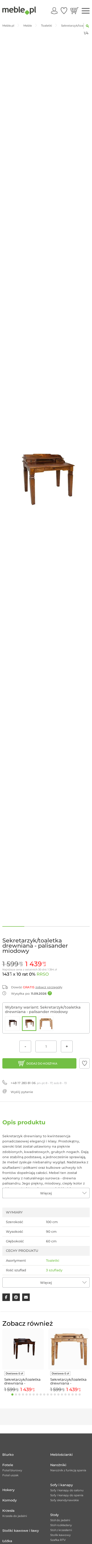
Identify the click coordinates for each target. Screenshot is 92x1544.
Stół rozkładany (61, 1525)
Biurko (8, 1454)
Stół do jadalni (60, 1520)
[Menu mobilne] (86, 11)
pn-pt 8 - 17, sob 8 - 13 (39, 1083)
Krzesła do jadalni (14, 1516)
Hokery (8, 1490)
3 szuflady (54, 1270)
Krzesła (8, 1510)
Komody (9, 1500)
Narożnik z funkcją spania (68, 1470)
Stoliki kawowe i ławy (20, 1530)
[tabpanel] (23, 1361)
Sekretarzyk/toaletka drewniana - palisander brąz (22, 1381)
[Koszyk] (74, 10)
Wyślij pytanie (22, 1092)
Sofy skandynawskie (64, 1500)
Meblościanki (61, 1454)
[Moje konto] (54, 10)
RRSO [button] (43, 974)
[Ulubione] (64, 10)
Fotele (7, 1465)
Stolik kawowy (60, 1535)
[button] (84, 1063)
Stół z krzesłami (61, 1530)
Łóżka (7, 1541)
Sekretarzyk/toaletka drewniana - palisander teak (68, 1381)
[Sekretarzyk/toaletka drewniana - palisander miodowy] (29, 1023)
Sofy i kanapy (61, 1485)
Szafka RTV (58, 1540)
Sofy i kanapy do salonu (67, 1490)
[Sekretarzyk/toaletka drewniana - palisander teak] (46, 1023)
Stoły (54, 1515)
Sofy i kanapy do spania (66, 1495)
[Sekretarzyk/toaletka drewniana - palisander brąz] (12, 1023)
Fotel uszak (10, 1475)
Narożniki (58, 1465)
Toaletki (52, 1260)
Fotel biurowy (12, 1470)
